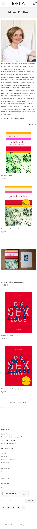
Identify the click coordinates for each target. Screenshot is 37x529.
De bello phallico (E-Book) (10, 229)
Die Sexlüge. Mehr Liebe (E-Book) (12, 389)
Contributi (4, 472)
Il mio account (5, 468)
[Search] (30, 4)
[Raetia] (18, 3)
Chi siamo (4, 456)
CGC (2, 475)
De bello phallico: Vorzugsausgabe (13, 282)
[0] (34, 4)
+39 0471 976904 (9, 440)
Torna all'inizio (7, 409)
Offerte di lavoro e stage (9, 459)
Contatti (3, 453)
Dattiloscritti (5, 463)
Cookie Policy (5, 478)
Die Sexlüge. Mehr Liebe (9, 335)
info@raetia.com (11, 443)
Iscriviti (30, 501)
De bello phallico (7, 175)
